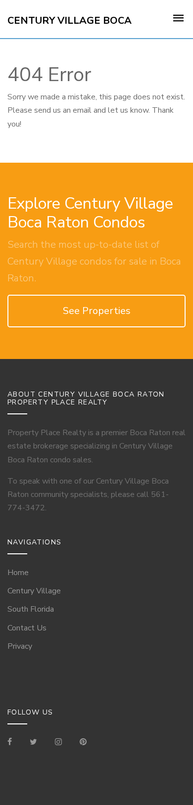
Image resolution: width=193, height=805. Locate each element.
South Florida (30, 609)
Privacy (19, 646)
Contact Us (27, 628)
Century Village (34, 590)
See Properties (97, 310)
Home (18, 572)
